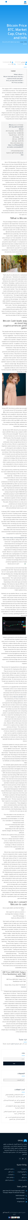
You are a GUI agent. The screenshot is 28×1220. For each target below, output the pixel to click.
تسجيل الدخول (9, 1180)
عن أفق (24, 1177)
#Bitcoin (11, 125)
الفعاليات (10, 1174)
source (23, 987)
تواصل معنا (10, 1177)
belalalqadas (6, 62)
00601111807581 (20, 1198)
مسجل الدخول (15, 1044)
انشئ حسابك (22, 1180)
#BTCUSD (17, 127)
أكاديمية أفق (6, 1212)
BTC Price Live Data (17, 82)
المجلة (24, 1174)
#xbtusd (21, 129)
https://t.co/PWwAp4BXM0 (15, 145)
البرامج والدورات (21, 1172)
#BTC (10, 127)
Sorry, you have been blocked (14, 80)
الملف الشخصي (8, 1169)
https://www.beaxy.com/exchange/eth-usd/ (15, 538)
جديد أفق (10, 1172)
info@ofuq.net (20, 1201)
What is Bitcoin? (18, 74)
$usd (13, 127)
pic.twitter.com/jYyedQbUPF (15, 147)
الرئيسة (24, 1169)
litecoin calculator (18, 697)
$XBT (21, 127)
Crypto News (21, 64)
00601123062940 (20, 1195)
